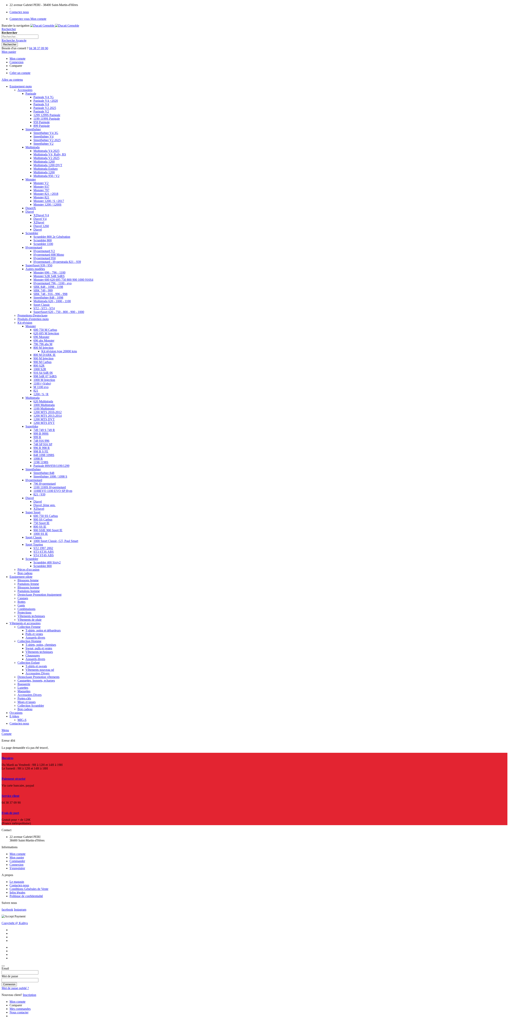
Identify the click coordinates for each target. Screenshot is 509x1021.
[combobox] (20, 37)
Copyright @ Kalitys (15, 923)
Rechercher (9, 29)
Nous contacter (19, 1012)
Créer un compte (20, 73)
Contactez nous (19, 12)
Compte (7, 733)
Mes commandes (20, 1008)
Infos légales (17, 892)
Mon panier (17, 857)
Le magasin (17, 881)
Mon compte (17, 58)
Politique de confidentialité (26, 896)
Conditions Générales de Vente (29, 889)
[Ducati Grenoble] (54, 25)
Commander (17, 861)
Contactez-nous (19, 885)
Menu (5, 730)
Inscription (29, 995)
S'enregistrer (17, 868)
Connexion (16, 62)
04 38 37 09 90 (38, 48)
